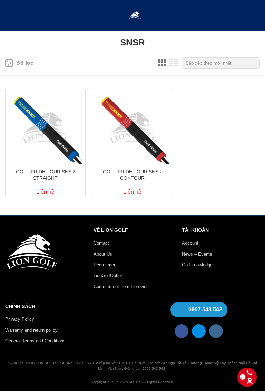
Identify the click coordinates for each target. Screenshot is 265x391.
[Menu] (9, 15)
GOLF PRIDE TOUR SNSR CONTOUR (132, 175)
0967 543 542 (205, 309)
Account (190, 243)
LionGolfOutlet (108, 275)
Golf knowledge (197, 264)
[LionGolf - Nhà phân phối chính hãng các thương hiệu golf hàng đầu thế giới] (135, 16)
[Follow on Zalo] (199, 331)
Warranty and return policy (31, 330)
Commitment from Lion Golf (121, 286)
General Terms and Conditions (35, 340)
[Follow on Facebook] (181, 331)
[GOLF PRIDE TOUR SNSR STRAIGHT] (45, 126)
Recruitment (106, 264)
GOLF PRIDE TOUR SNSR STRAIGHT (45, 175)
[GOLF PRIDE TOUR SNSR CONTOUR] (132, 126)
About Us (103, 254)
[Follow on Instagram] (216, 331)
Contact (101, 243)
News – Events (197, 254)
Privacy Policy (19, 319)
